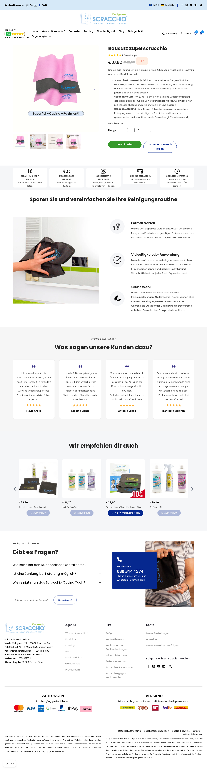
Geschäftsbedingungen (156, 730)
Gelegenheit (72, 663)
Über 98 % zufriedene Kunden (17, 37)
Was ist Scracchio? (76, 633)
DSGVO (196, 730)
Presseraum (72, 669)
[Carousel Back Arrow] (15, 489)
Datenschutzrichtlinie (129, 730)
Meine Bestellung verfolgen (162, 645)
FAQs (109, 633)
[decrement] (130, 130)
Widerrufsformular (117, 655)
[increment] (147, 130)
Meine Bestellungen (157, 633)
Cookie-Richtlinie (181, 730)
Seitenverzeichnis (116, 661)
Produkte (70, 639)
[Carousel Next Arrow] (94, 88)
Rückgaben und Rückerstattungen (116, 647)
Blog (67, 651)
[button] (161, 5)
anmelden (152, 639)
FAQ (44, 5)
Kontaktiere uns (115, 639)
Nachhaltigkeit (74, 657)
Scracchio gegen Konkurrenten (116, 675)
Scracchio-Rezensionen (120, 667)
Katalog (70, 645)
